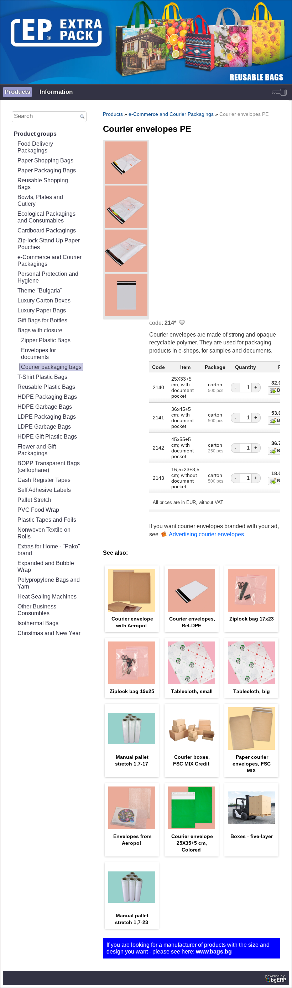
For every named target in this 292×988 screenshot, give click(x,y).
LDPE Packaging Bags (46, 416)
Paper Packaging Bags (46, 170)
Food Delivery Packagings (35, 147)
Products (17, 91)
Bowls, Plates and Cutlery (40, 200)
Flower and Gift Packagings (36, 449)
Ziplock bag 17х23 (251, 619)
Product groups (35, 133)
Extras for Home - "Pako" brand (48, 549)
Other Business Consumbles (36, 609)
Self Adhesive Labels (44, 490)
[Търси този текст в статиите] (82, 117)
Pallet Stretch (34, 499)
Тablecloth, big (251, 691)
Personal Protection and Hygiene (47, 277)
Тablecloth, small (192, 691)
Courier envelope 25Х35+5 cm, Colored (192, 843)
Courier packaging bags (51, 367)
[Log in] (279, 92)
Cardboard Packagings (46, 230)
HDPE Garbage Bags (44, 406)
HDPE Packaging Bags (47, 396)
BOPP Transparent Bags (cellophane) (48, 466)
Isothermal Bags (37, 623)
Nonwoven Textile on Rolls (44, 532)
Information (56, 91)
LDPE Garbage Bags (44, 426)
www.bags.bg (214, 951)
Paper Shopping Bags (45, 160)
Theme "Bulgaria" (39, 290)
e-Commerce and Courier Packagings (49, 260)
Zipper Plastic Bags (46, 340)
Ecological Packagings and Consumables (46, 217)
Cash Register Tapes (44, 480)
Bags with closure (39, 330)
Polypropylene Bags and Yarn (48, 583)
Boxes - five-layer (251, 836)
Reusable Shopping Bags (42, 183)
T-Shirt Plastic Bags (42, 377)
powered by (275, 978)
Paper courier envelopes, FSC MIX (252, 763)
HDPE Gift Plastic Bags (47, 436)
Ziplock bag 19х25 (132, 691)
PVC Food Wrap (38, 509)
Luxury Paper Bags (41, 310)
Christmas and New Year (48, 633)
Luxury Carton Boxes (44, 300)
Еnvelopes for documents (38, 353)
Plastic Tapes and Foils (46, 519)
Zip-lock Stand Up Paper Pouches (48, 243)
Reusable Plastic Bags (46, 386)
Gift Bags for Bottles (42, 320)
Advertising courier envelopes (206, 534)
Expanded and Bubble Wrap (45, 566)
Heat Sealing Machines (47, 596)
